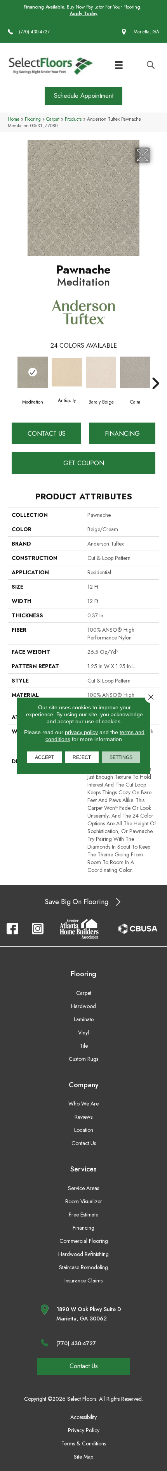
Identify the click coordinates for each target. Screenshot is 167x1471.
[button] (83, 96)
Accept (44, 757)
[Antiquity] (67, 372)
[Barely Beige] (101, 372)
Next (155, 372)
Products (73, 119)
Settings (121, 757)
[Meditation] (33, 372)
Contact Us (47, 433)
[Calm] (135, 372)
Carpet (52, 119)
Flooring (33, 119)
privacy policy (81, 732)
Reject (82, 757)
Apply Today (83, 13)
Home (13, 119)
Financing (122, 433)
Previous (11, 372)
